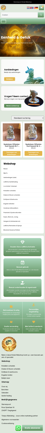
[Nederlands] (28, 7)
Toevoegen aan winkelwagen (11, 153)
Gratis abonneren (32, 428)
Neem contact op (12, 106)
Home (3, 43)
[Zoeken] (41, 14)
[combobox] (19, 14)
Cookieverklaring (8, 423)
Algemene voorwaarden (10, 419)
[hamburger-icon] (3, 21)
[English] (31, 7)
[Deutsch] (36, 7)
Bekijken (9, 79)
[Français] (34, 7)
